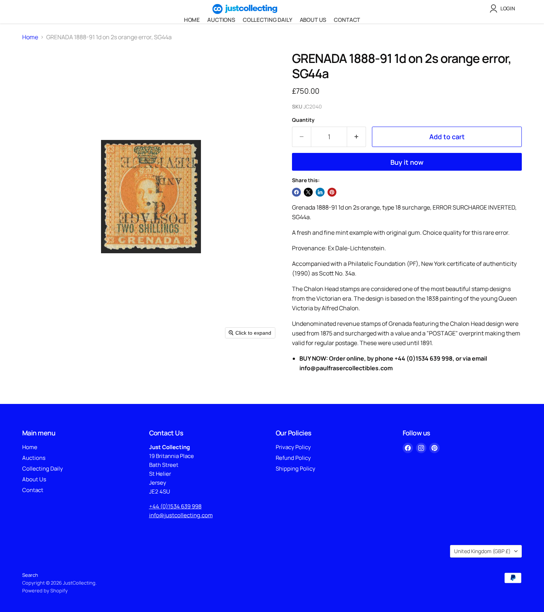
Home (192, 20)
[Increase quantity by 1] (356, 137)
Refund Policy (293, 458)
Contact (347, 20)
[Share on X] (308, 192)
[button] (504, 8)
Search (30, 575)
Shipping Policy (295, 468)
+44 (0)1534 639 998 (175, 506)
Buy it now (406, 162)
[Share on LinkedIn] (320, 192)
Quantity (303, 120)
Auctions (221, 20)
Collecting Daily (267, 20)
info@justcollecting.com (181, 515)
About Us (313, 20)
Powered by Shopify (45, 590)
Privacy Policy (293, 447)
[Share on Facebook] (296, 192)
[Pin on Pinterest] (332, 192)
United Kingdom (482, 551)
